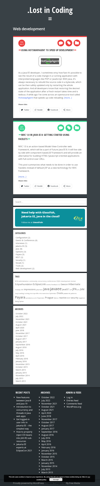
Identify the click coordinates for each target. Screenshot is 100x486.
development (65, 281)
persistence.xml (31, 298)
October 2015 (23, 367)
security (74, 297)
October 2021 (23, 322)
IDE (22, 290)
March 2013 (22, 381)
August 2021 (22, 325)
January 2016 (23, 361)
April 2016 (21, 356)
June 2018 (21, 330)
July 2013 (21, 378)
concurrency (42, 281)
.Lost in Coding (50, 9)
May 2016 (21, 353)
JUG (78, 290)
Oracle (60, 293)
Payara (20, 254)
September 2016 (24, 344)
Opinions (21, 251)
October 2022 (23, 313)
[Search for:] (50, 202)
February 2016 (23, 358)
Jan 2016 (22, 128)
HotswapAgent (25, 97)
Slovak (20, 263)
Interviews (21, 243)
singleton (82, 298)
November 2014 (24, 375)
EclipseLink (39, 284)
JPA (74, 289)
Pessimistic (40, 298)
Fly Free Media (73, 483)
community (33, 281)
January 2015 (23, 372)
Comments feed (74, 403)
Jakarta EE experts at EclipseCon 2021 (24, 447)
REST (19, 257)
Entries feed (72, 400)
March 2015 (22, 370)
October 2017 (23, 336)
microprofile (34, 293)
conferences (51, 281)
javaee (56, 288)
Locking (26, 293)
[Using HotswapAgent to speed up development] (50, 61)
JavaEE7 (65, 289)
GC (59, 284)
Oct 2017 (22, 43)
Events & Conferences (27, 240)
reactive (63, 297)
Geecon (64, 284)
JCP (71, 290)
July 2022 (21, 316)
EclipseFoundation (23, 284)
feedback (54, 284)
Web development (25, 268)
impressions (30, 289)
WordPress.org (74, 406)
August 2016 (22, 347)
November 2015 (24, 364)
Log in (70, 397)
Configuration (23, 237)
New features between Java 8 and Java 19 (23, 400)
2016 (16, 281)
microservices (44, 293)
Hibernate (74, 284)
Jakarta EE (21, 246)
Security (20, 260)
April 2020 (21, 327)
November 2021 (24, 319)
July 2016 (21, 350)
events (48, 284)
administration (24, 281)
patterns (73, 293)
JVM (82, 289)
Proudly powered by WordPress (28, 483)
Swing (17, 301)
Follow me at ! (32, 222)
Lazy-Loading (19, 293)
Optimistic (52, 293)
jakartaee (39, 290)
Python (56, 298)
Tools (20, 265)
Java (46, 289)
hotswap (18, 290)
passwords (66, 293)
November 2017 (24, 333)
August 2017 (22, 339)
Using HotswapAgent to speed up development (47, 50)
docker (73, 281)
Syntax (21, 301)
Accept (56, 479)
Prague (49, 297)
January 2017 (23, 341)
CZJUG (58, 281)
